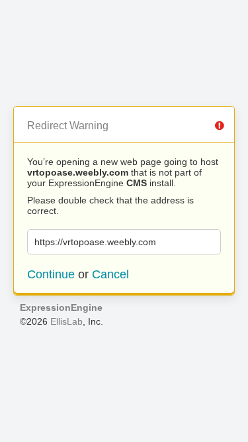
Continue (51, 274)
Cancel (110, 274)
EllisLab (66, 321)
